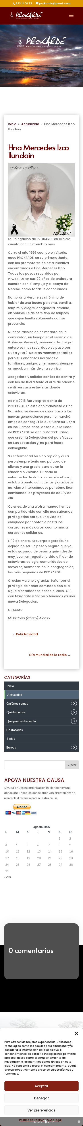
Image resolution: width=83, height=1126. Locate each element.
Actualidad (14, 694)
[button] (76, 1033)
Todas (10, 738)
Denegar (41, 1098)
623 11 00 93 (24, 3)
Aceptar (41, 1086)
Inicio (10, 686)
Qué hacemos (16, 712)
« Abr (7, 877)
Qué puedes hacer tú (21, 721)
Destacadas (14, 730)
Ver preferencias (41, 1110)
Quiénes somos (17, 703)
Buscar (71, 765)
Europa (11, 747)
